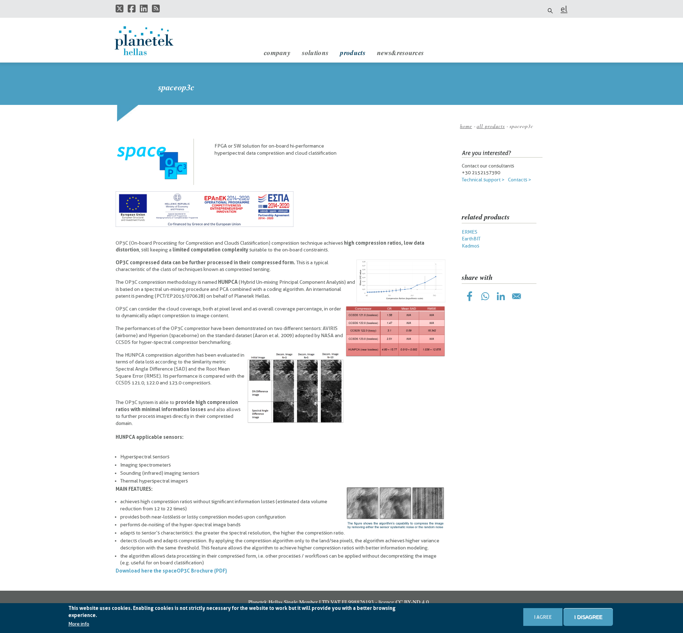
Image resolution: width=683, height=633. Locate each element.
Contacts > (519, 179)
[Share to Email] (516, 296)
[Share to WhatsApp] (485, 296)
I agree (543, 617)
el (564, 9)
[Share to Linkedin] (501, 296)
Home (466, 126)
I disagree (588, 617)
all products (491, 126)
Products (352, 52)
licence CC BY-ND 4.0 (403, 601)
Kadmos (470, 246)
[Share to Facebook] (469, 296)
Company (277, 52)
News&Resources (400, 52)
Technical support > (483, 179)
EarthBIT (471, 238)
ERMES (469, 232)
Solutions (315, 52)
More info (78, 624)
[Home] (151, 41)
